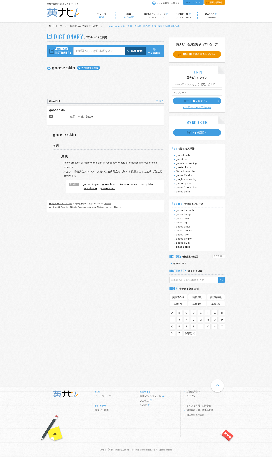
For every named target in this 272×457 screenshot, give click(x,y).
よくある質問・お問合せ (168, 3)
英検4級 (197, 304)
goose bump (183, 214)
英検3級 (178, 304)
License (107, 203)
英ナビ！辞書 (102, 410)
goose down (183, 218)
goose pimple (184, 238)
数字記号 (190, 333)
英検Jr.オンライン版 (150, 396)
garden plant (183, 183)
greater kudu (183, 167)
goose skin (57, 110)
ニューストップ (103, 396)
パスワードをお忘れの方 (197, 107)
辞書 (129, 16)
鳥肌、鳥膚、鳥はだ (81, 116)
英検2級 (197, 297)
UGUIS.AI (144, 401)
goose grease (184, 230)
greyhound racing (186, 179)
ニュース (102, 16)
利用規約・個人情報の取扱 (200, 410)
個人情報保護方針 (195, 415)
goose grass (183, 226)
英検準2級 (216, 297)
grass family (183, 155)
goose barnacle (185, 210)
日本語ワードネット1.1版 (60, 203)
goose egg (182, 222)
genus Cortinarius (186, 187)
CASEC (143, 405)
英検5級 (216, 304)
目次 (161, 101)
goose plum (183, 242)
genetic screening (186, 163)
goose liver (182, 234)
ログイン (196, 2)
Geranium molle (185, 171)
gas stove (181, 159)
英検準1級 (178, 297)
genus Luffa (183, 191)
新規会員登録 (216, 2)
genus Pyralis (184, 175)
